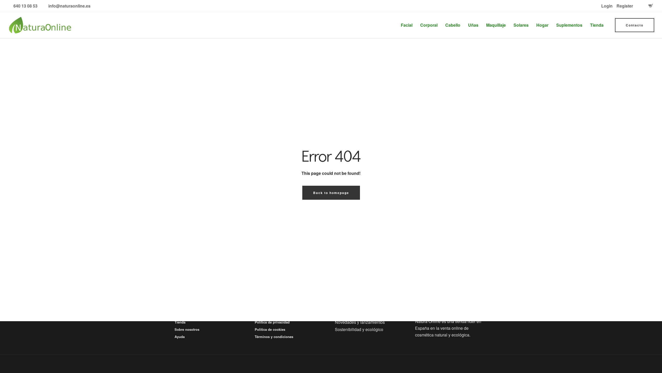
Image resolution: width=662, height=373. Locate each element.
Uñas (473, 25)
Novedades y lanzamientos (360, 322)
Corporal (429, 25)
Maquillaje (496, 25)
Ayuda (180, 336)
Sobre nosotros (187, 329)
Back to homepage (331, 192)
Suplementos (569, 25)
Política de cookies (270, 329)
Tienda (597, 25)
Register (624, 6)
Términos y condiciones (274, 336)
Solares (521, 25)
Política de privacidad (272, 322)
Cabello (452, 25)
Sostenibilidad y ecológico (359, 329)
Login (607, 6)
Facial (406, 25)
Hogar (542, 25)
